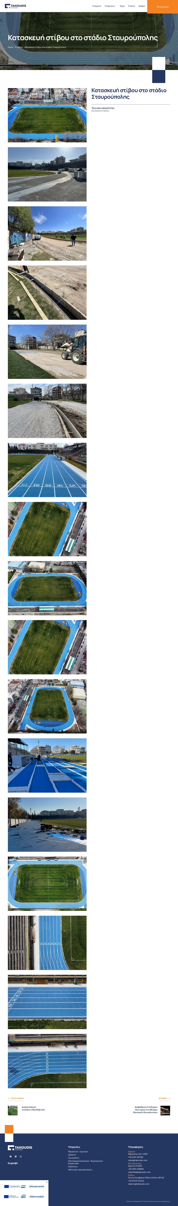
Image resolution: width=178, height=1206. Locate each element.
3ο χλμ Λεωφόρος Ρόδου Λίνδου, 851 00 (146, 1176)
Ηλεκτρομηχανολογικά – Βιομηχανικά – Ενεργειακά (86, 1162)
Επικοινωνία (162, 6)
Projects (19, 47)
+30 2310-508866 (136, 1169)
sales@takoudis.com (137, 1160)
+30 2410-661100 (135, 1157)
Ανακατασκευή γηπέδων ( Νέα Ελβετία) (33, 1108)
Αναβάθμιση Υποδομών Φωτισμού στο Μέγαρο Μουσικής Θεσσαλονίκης (145, 1110)
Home (10, 47)
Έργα (122, 6)
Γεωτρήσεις (73, 1158)
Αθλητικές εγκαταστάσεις (80, 1169)
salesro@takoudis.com (138, 1184)
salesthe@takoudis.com (139, 1172)
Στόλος (131, 6)
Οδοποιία (72, 1166)
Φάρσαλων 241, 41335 (137, 1152)
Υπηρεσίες (110, 6)
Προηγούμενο (17, 1098)
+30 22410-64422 (136, 1181)
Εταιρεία (97, 6)
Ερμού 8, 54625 (135, 1164)
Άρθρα (142, 6)
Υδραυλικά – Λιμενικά (78, 1151)
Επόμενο (163, 1098)
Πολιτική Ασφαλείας (134, 1201)
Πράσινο (72, 1155)
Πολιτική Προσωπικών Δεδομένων (156, 1201)
